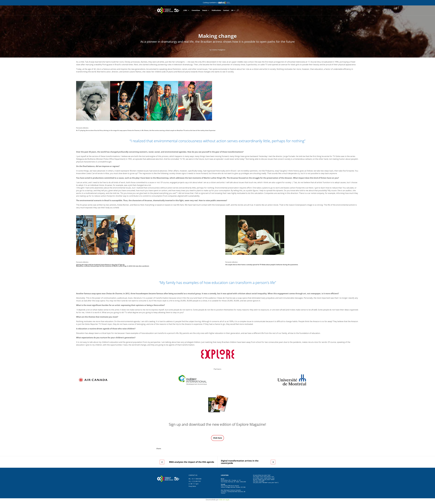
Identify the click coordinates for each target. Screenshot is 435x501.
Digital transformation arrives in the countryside (240, 462)
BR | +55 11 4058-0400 (195, 479)
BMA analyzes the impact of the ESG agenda (191, 462)
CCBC (185, 10)
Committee (196, 10)
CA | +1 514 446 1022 (195, 481)
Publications (216, 10)
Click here (217, 438)
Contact (226, 10)
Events (204, 10)
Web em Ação (224, 500)
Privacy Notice (192, 486)
